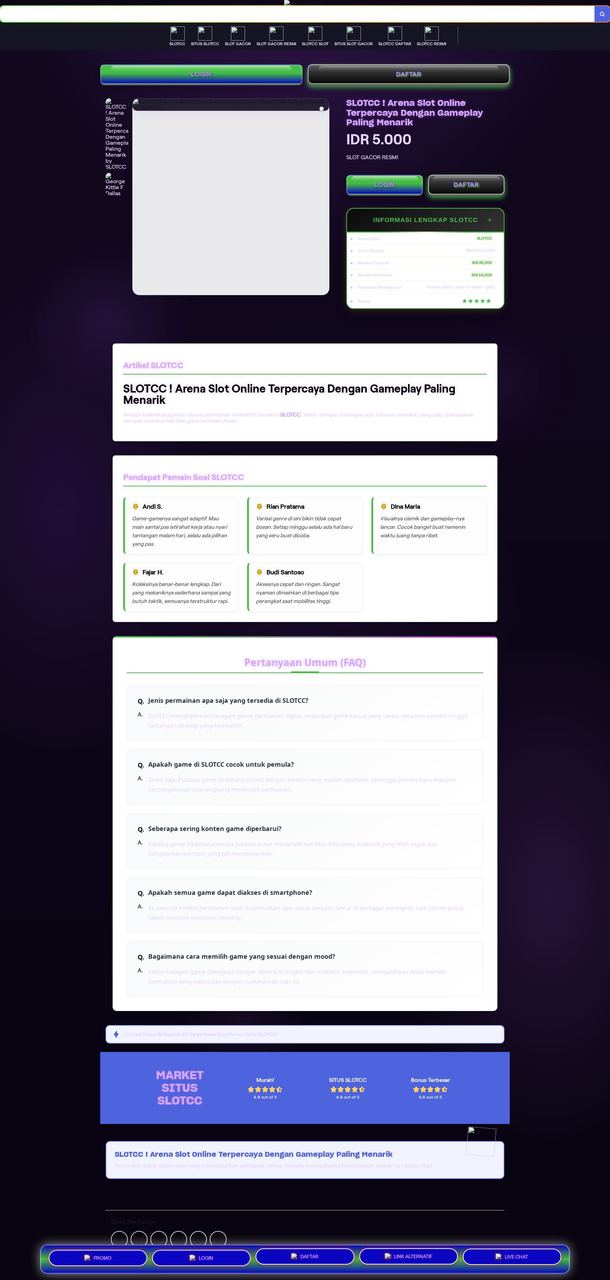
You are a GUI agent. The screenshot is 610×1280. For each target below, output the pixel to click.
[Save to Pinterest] (178, 1239)
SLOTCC (290, 415)
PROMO (103, 1258)
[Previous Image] (138, 198)
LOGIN (201, 74)
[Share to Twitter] (119, 1239)
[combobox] (297, 14)
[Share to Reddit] (198, 1239)
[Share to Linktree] (158, 1239)
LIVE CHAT (516, 1257)
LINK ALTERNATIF (413, 1256)
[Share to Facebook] (139, 1239)
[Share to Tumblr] (218, 1239)
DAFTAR (408, 74)
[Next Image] (323, 198)
